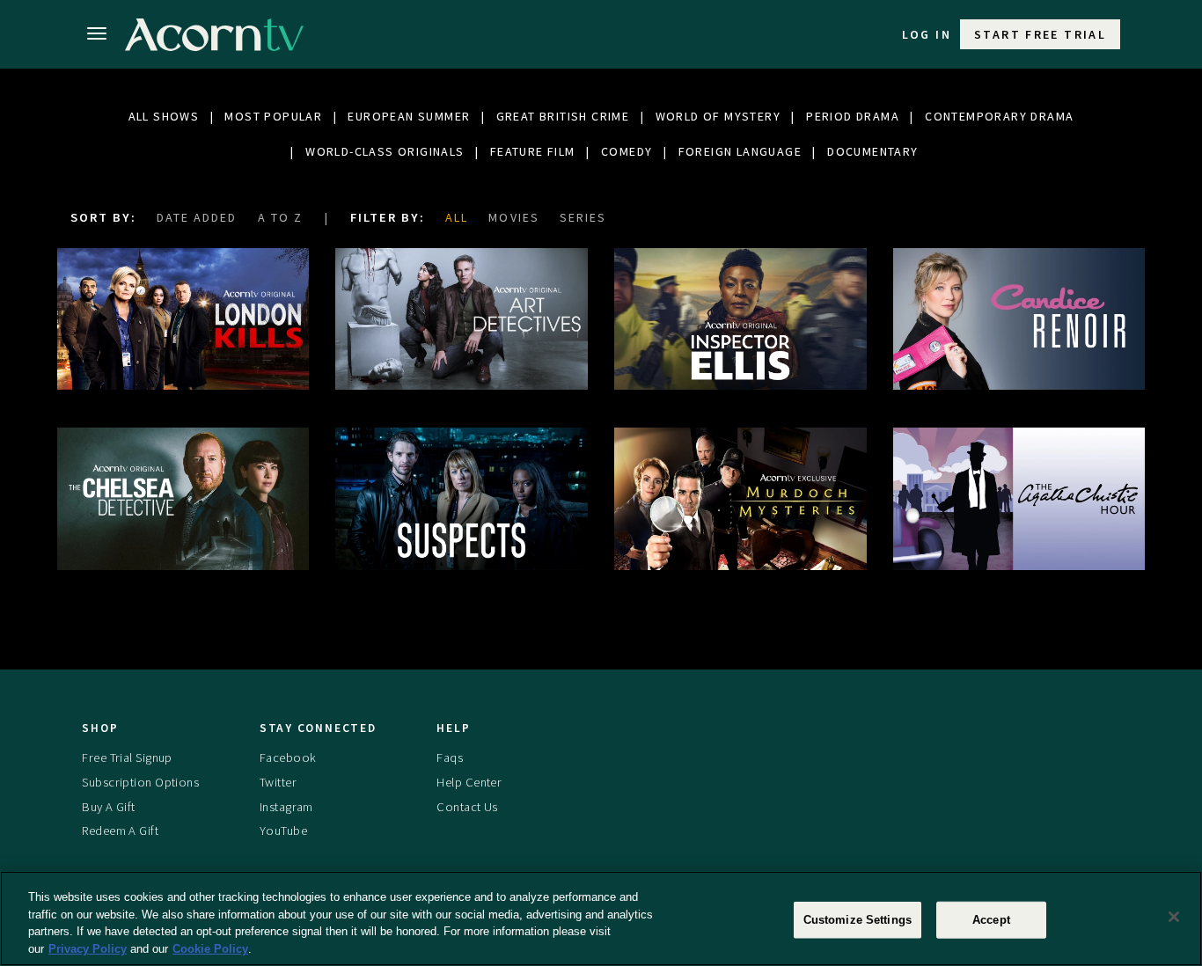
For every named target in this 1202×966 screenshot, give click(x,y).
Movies (513, 217)
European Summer (409, 116)
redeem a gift (120, 830)
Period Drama (852, 116)
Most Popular (273, 116)
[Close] (1173, 916)
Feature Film (532, 151)
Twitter (278, 782)
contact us (466, 807)
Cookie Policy (210, 948)
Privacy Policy (87, 948)
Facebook (288, 757)
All (456, 217)
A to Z (280, 217)
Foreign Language (740, 151)
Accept (991, 919)
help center (469, 782)
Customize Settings (857, 919)
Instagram (286, 807)
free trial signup (127, 757)
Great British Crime (563, 116)
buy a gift (108, 807)
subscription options (140, 782)
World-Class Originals (384, 151)
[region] (601, 918)
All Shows (164, 116)
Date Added (197, 217)
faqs (449, 757)
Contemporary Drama (999, 116)
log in (926, 34)
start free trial (1040, 34)
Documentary (872, 151)
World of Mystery (718, 116)
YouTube (283, 830)
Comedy (626, 151)
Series (583, 217)
